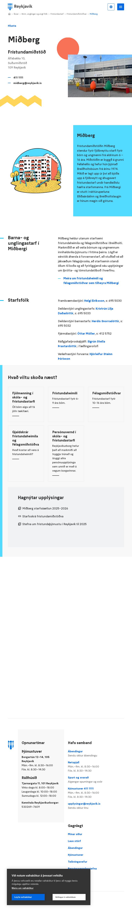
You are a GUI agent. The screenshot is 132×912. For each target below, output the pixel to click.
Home (9, 14)
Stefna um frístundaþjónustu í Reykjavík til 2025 (54, 524)
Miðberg (93, 14)
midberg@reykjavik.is (27, 83)
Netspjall (83, 766)
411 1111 (18, 77)
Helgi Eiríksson (94, 301)
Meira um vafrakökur (23, 888)
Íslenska (111, 6)
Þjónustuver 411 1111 (83, 792)
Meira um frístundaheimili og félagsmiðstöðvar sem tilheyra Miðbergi (91, 280)
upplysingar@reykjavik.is (84, 805)
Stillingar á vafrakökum (65, 897)
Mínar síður (75, 834)
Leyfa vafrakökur (23, 897)
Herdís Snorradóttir (105, 321)
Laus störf (74, 841)
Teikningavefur (77, 861)
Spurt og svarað (85, 779)
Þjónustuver (75, 854)
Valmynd (120, 6)
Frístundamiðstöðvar (77, 14)
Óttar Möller (86, 333)
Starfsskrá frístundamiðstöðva (42, 516)
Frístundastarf (57, 14)
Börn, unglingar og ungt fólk (34, 14)
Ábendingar (82, 753)
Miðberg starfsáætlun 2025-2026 (45, 508)
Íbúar (16, 14)
